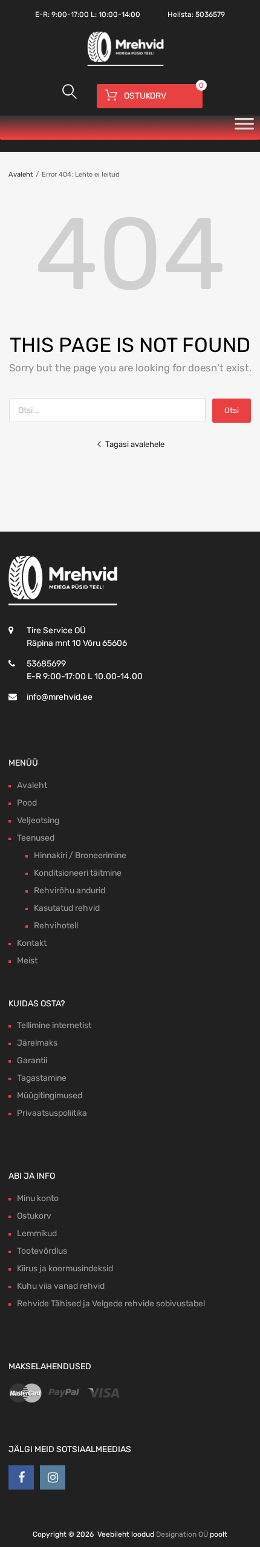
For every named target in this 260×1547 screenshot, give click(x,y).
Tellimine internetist (54, 1025)
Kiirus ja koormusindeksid (65, 1268)
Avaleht (20, 174)
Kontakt (32, 943)
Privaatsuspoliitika (52, 1113)
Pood (27, 803)
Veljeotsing (38, 820)
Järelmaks (37, 1043)
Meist (27, 961)
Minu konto (38, 1198)
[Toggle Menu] (244, 127)
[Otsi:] (110, 410)
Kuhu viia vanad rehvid (61, 1286)
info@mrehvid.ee (60, 697)
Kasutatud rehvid (67, 908)
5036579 (210, 14)
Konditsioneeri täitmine (78, 873)
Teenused (35, 838)
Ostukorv (34, 1216)
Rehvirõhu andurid (69, 890)
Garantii (32, 1060)
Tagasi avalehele (134, 444)
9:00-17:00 (70, 14)
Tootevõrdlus (42, 1251)
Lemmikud (37, 1233)
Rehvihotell (56, 925)
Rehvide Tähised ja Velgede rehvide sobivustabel (111, 1303)
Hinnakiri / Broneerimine (80, 855)
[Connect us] (21, 1477)
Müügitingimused (49, 1095)
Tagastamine (42, 1078)
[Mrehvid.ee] (124, 64)
